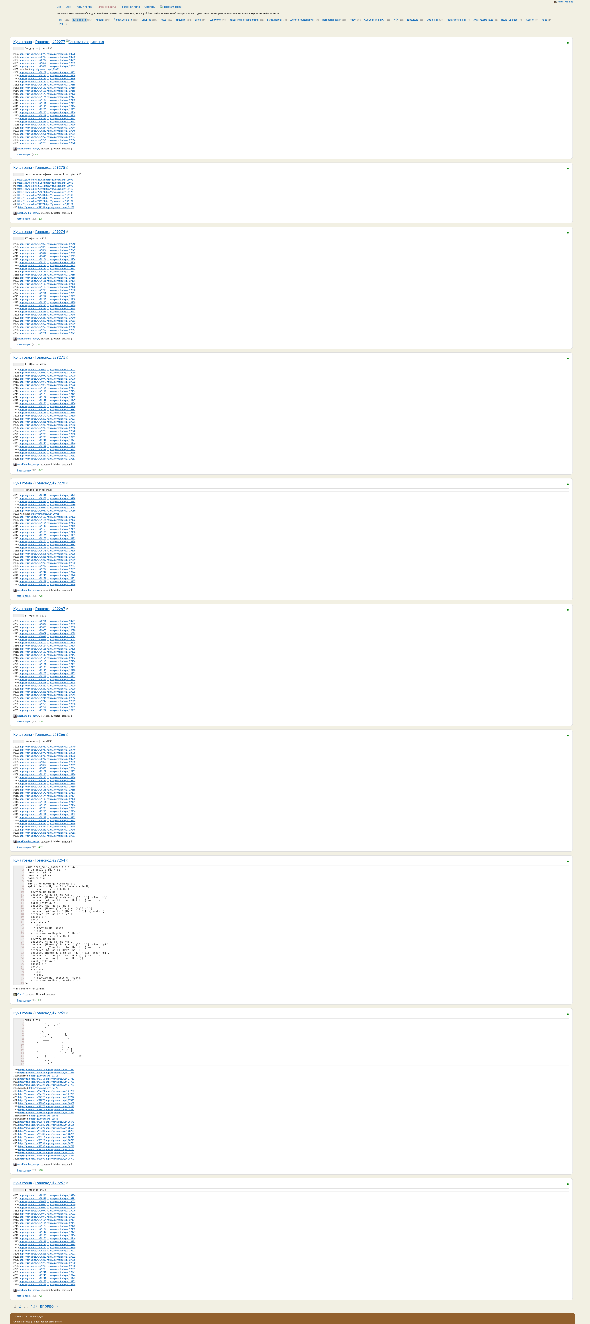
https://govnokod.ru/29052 (33, 63)
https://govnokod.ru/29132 (33, 269)
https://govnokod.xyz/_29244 (61, 128)
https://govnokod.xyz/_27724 (59, 1091)
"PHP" (60, 20)
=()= (396, 20)
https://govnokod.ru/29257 (33, 137)
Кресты (100, 20)
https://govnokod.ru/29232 (33, 118)
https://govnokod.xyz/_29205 (61, 109)
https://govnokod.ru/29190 (33, 287)
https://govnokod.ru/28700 (31, 1131)
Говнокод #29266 (50, 735)
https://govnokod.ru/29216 (33, 112)
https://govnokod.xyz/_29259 (61, 324)
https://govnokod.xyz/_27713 (59, 1079)
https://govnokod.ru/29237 (33, 122)
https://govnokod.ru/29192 (30, 201)
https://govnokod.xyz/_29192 (58, 201)
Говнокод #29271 (50, 358)
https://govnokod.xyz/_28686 (59, 1125)
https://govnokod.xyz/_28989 (61, 60)
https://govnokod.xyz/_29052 (61, 63)
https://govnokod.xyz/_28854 (59, 1156)
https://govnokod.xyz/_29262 (61, 327)
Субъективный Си (374, 20)
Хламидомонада (483, 20)
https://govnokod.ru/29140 (30, 195)
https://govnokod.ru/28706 (31, 1134)
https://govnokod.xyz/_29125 (61, 265)
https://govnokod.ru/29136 (33, 78)
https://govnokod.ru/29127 (30, 192)
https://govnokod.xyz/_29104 (61, 259)
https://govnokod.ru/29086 (33, 768)
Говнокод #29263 (50, 1013)
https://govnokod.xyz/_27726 (59, 1094)
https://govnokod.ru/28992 (30, 180)
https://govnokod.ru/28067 (31, 1103)
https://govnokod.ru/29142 (33, 82)
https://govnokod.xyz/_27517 (59, 1069)
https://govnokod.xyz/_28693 (59, 1128)
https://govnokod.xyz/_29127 (58, 192)
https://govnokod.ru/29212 (33, 296)
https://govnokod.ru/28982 (33, 57)
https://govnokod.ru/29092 (33, 253)
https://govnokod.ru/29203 (33, 290)
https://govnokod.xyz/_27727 (59, 1097)
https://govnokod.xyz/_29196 (61, 106)
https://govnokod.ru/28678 (31, 1122)
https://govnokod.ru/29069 (33, 66)
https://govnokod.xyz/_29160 (61, 88)
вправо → (49, 1306)
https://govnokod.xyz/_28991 (61, 621)
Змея (198, 20)
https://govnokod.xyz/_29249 (61, 318)
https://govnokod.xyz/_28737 (59, 1146)
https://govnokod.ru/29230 (33, 305)
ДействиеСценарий (302, 20)
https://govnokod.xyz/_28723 (59, 1140)
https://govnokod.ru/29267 (33, 330)
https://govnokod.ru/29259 (33, 324)
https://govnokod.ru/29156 (33, 275)
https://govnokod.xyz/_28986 (61, 1195)
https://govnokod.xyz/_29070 (61, 247)
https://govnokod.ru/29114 (33, 262)
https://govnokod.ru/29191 (33, 103)
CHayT (20, 994)
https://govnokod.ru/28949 (33, 495)
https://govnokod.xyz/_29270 (61, 143)
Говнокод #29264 (50, 860)
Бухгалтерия (274, 20)
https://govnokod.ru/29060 (33, 244)
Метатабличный (456, 20)
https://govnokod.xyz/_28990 (59, 1159)
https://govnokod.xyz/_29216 (61, 112)
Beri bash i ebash (331, 20)
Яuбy (353, 20)
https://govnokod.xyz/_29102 (61, 72)
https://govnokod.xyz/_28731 (59, 1143)
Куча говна (79, 20)
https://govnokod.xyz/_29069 (61, 66)
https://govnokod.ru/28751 (31, 1153)
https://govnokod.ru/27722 (31, 1085)
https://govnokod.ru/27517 (31, 1069)
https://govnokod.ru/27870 (31, 1100)
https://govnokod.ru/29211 (33, 293)
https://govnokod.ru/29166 (33, 278)
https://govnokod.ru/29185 (33, 284)
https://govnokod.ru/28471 (31, 1109)
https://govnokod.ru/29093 (33, 256)
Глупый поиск (84, 7)
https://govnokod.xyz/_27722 (59, 1085)
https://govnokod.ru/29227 (30, 204)
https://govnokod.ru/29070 (33, 247)
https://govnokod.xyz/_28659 (59, 1113)
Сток (68, 7)
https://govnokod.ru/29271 (33, 333)
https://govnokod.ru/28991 (33, 621)
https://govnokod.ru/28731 (31, 1143)
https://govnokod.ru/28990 (31, 1159)
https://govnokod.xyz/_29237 (61, 122)
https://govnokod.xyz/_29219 (61, 115)
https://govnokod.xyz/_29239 (61, 125)
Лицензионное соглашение (47, 1322)
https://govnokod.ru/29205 (33, 109)
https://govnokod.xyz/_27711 (43, 1076)
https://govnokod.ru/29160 (33, 88)
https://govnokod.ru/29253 (33, 321)
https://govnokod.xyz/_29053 (58, 183)
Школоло (215, 20)
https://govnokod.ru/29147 (33, 272)
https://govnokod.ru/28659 (31, 1113)
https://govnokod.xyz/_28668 (43, 1119)
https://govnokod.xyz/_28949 (61, 495)
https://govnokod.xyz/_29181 (61, 281)
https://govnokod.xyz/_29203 (61, 290)
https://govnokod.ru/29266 (33, 140)
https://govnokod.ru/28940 (33, 747)
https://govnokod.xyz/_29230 (61, 305)
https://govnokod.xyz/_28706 (59, 1134)
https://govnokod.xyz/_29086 (44, 69)
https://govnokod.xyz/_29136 (61, 78)
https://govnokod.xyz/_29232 (61, 118)
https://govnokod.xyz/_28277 (59, 1106)
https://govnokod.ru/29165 (33, 91)
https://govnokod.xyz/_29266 (61, 140)
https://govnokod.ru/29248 (33, 131)
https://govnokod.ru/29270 (33, 143)
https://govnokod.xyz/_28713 (59, 1137)
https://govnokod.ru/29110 (30, 189)
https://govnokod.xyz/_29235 (61, 308)
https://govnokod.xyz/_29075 (58, 186)
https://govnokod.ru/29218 (33, 299)
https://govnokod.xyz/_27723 (43, 1088)
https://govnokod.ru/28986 (33, 1195)
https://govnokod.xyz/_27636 (59, 1073)
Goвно (530, 20)
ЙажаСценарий (123, 20)
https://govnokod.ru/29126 (33, 75)
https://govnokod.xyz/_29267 (61, 330)
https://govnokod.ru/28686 (31, 1125)
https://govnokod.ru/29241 (33, 312)
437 (34, 1306)
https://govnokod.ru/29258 (31, 207)
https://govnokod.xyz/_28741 (59, 1149)
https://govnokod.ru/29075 (30, 186)
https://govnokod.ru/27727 (31, 1097)
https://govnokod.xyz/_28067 (59, 1103)
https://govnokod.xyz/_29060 (61, 244)
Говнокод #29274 (50, 232)
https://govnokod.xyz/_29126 (61, 75)
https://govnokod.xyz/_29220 (61, 302)
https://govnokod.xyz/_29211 (61, 293)
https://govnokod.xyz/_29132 (61, 269)
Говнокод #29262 (50, 1183)
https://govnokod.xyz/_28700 (59, 1131)
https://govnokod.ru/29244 (33, 128)
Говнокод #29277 (50, 42)
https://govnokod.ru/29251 (33, 134)
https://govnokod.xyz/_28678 (59, 1122)
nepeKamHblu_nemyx (28, 149)
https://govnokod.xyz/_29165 (61, 91)
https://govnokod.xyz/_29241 (61, 312)
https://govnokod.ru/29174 (33, 97)
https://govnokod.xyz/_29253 (61, 321)
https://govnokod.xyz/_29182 (61, 100)
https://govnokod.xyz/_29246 (61, 315)
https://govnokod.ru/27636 (31, 1073)
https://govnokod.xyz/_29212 (61, 296)
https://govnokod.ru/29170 (30, 198)
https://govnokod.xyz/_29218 (61, 299)
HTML (60, 24)
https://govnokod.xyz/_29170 (58, 198)
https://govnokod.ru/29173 (33, 94)
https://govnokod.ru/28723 (31, 1140)
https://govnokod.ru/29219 (33, 115)
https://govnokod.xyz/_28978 (61, 54)
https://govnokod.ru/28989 (33, 60)
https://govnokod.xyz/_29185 (61, 284)
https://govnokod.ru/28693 (31, 1128)
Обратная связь (22, 1322)
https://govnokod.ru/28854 (31, 1156)
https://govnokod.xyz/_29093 (61, 256)
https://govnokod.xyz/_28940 (61, 747)
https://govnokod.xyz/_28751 (59, 1153)
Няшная (180, 20)
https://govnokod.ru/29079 (33, 250)
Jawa (163, 20)
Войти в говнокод (565, 2)
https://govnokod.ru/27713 (31, 1079)
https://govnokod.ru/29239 (33, 125)
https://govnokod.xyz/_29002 (61, 370)
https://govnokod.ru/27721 (31, 1082)
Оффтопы (149, 7)
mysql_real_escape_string (244, 20)
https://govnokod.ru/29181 (33, 281)
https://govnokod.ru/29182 (33, 100)
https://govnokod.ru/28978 (33, 54)
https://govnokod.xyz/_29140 (58, 195)
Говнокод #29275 (50, 168)
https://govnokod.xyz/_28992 (58, 180)
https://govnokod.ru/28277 (31, 1106)
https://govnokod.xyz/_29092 (61, 253)
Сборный (432, 20)
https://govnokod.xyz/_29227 (58, 204)
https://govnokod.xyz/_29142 (61, 82)
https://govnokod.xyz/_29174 (61, 97)
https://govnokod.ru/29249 (33, 318)
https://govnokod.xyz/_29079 (61, 250)
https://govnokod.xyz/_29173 (61, 94)
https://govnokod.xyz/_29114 (61, 262)
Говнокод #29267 (50, 609)
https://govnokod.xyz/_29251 (61, 134)
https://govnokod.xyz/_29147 (61, 272)
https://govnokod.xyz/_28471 (59, 1109)
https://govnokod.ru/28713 (31, 1137)
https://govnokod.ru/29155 (33, 85)
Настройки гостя (130, 7)
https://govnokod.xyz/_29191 (61, 103)
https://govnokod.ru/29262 (33, 327)
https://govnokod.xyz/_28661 (43, 1116)
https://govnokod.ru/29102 (33, 72)
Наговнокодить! (106, 7)
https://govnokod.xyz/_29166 (61, 278)
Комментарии (24, 154)
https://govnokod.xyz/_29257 (61, 137)
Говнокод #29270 (50, 483)
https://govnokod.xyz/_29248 (61, 131)
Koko (544, 20)
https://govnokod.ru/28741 (31, 1149)
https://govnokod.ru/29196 (33, 106)
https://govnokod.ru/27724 (31, 1091)
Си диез (146, 20)
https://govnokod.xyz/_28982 (61, 57)
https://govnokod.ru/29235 (33, 308)
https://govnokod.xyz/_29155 (61, 85)
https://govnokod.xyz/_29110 (58, 189)
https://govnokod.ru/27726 (31, 1094)
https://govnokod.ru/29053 (30, 183)
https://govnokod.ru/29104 (33, 259)
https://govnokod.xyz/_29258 (59, 207)
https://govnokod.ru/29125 (33, 265)
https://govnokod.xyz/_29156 (61, 275)
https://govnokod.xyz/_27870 (59, 1100)
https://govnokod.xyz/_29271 (61, 333)
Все (59, 7)
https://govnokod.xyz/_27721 (59, 1082)
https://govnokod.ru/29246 (33, 315)
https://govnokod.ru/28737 (31, 1146)
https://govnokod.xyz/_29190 (61, 287)
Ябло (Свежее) (509, 20)
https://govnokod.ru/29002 (33, 370)
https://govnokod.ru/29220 (33, 302)
